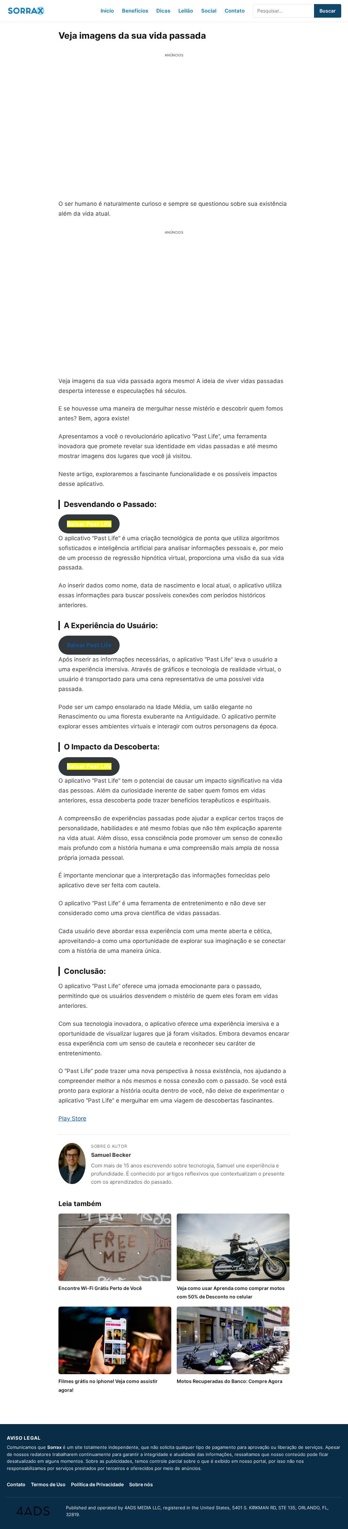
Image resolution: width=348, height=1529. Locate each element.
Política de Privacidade (97, 1484)
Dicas (163, 10)
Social (208, 10)
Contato (235, 10)
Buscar (327, 11)
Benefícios (135, 10)
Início (107, 10)
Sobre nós (141, 1484)
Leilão (185, 10)
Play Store (72, 1118)
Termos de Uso (48, 1484)
